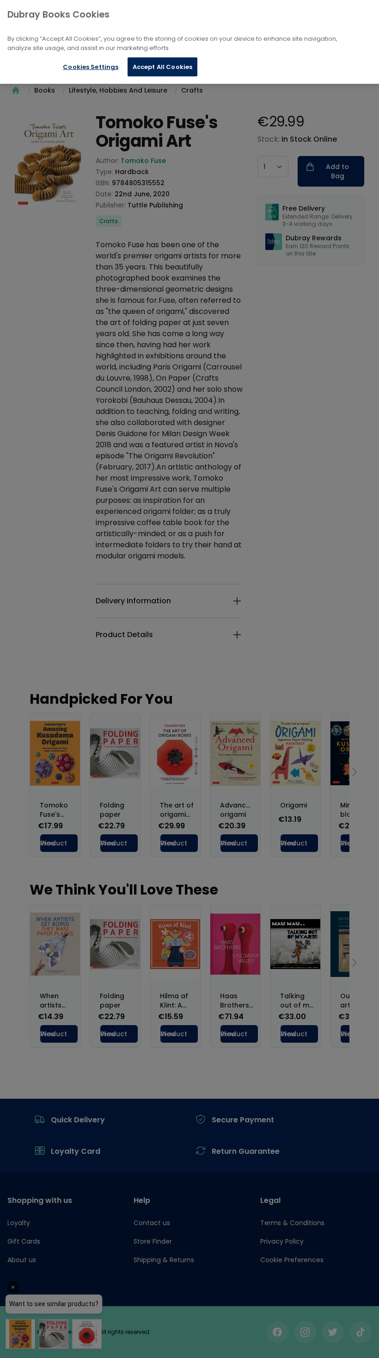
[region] (189, 42)
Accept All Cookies (162, 67)
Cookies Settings (90, 67)
